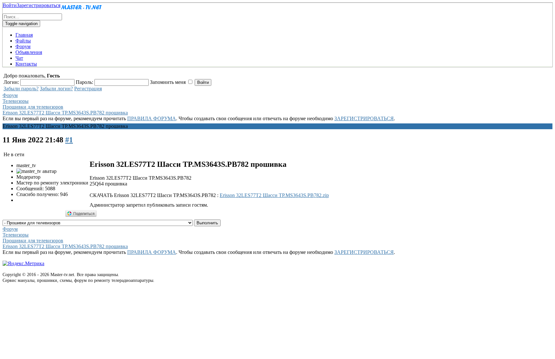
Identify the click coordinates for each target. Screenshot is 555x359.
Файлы (23, 40)
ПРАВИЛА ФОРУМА (151, 118)
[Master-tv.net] (81, 10)
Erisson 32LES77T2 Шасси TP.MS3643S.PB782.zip (274, 195)
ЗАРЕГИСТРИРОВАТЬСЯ (364, 118)
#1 (69, 140)
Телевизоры (16, 101)
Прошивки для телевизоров (33, 107)
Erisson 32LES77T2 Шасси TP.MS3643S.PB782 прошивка (65, 112)
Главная (24, 35)
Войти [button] (10, 5)
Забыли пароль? (21, 88)
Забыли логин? (56, 88)
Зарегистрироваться (38, 5)
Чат (19, 58)
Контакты (26, 64)
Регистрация (88, 88)
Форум (23, 46)
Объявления (28, 52)
